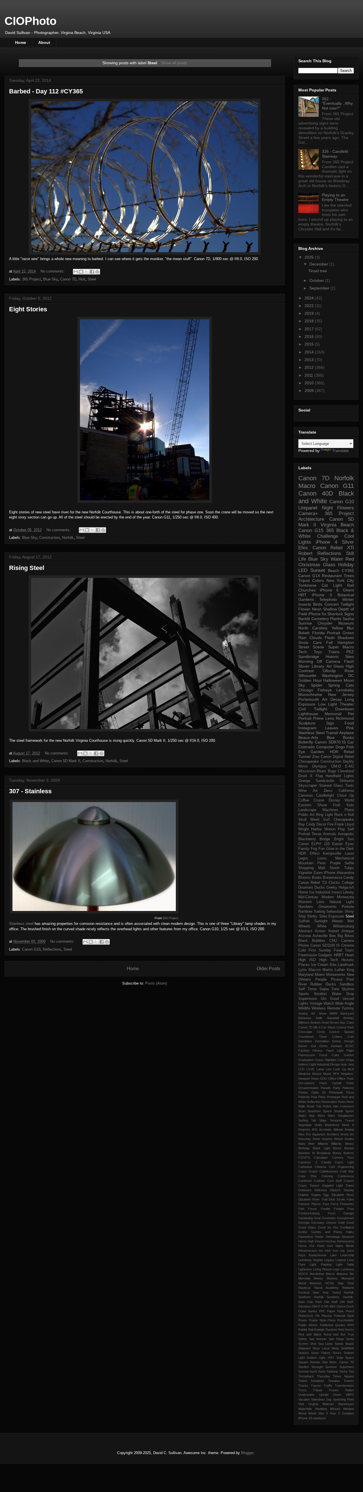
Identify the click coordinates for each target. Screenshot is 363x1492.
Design (349, 1041)
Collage (348, 883)
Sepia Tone (329, 989)
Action (320, 931)
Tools (349, 786)
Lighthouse (308, 713)
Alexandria (345, 873)
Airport (333, 931)
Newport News (308, 1078)
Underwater (306, 1394)
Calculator (321, 1157)
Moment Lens (311, 902)
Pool (350, 979)
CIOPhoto (30, 21)
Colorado (306, 747)
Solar (339, 1357)
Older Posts (268, 968)
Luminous (347, 1269)
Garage (348, 1213)
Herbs (319, 1236)
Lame (320, 1069)
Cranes (349, 1180)
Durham (336, 1046)
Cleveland (346, 771)
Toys (318, 651)
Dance (314, 1185)
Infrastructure (307, 1250)
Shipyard (304, 1348)
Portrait (333, 633)
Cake (350, 1022)
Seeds (339, 1343)
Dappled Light (332, 1185)
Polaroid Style (344, 1315)
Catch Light (344, 1162)
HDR (334, 751)
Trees (349, 575)
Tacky (343, 1371)
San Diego (336, 1339)
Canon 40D (315, 493)
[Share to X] (86, 272)
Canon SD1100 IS (325, 945)
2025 (310, 257)
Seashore (314, 1111)
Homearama (345, 1241)
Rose (349, 670)
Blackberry (307, 839)
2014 (310, 352)
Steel (92, 279)
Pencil (350, 1311)
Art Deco (322, 791)
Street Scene (311, 647)
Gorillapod (347, 1227)
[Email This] (76, 272)
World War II (318, 1413)
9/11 (315, 1129)
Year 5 (335, 1413)
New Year (321, 1292)
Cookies (319, 1180)
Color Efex (307, 1176)
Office (332, 1078)
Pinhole (348, 907)
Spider (316, 685)
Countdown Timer (312, 1036)
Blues (321, 771)
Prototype (333, 1097)
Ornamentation (308, 1088)
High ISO (307, 960)
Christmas (309, 564)
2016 (310, 336)
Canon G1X (309, 575)
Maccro (315, 970)
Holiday (346, 564)
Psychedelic (345, 1320)
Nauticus (304, 1287)
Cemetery (320, 618)
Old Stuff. (347, 1302)
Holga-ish (346, 887)
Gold (341, 1222)
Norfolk (68, 537)
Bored (337, 1148)
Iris (321, 1250)
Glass (329, 564)
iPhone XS (305, 1418)
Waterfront (332, 1125)
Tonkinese (307, 585)
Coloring (327, 1176)
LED (302, 570)
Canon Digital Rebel (337, 757)
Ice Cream (319, 965)
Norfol (336, 1292)
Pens (321, 863)
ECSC (349, 1046)
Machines (330, 810)
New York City (340, 580)
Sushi (313, 1371)
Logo (336, 1269)
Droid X (305, 776)
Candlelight (325, 796)
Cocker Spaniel (341, 1032)
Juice (350, 1250)
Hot (311, 1245)
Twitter (349, 1390)
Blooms (304, 878)
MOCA (303, 1274)
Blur (350, 628)
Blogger (247, 1453)
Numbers (305, 907)
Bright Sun (344, 839)
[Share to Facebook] (92, 272)
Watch (329, 1004)
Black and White (35, 761)
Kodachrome (317, 1255)
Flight (350, 1050)
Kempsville (332, 854)
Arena (344, 1134)
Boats (317, 878)
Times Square (343, 1376)
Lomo (321, 858)
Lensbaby (345, 690)
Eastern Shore (312, 805)
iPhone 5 (322, 595)
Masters (342, 1274)
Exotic (341, 1199)
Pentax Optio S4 (312, 1092)
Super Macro (341, 647)
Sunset (317, 570)
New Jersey (341, 694)
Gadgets (325, 955)
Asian (316, 1139)
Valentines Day (321, 1399)
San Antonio (317, 1339)
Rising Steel (26, 567)
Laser (349, 854)
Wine (302, 791)
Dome (323, 1046)
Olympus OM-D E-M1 (333, 766)
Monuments (335, 975)
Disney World (341, 800)
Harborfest (305, 1236)
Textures (336, 1120)
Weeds (337, 921)
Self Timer (307, 989)
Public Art (306, 815)
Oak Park (314, 1302)
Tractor (316, 1385)
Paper (331, 1311)
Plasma (327, 1315)
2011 (309, 375)
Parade (326, 1088)
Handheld (333, 776)
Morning (305, 661)
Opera (341, 1306)
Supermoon (307, 999)
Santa (350, 1339)
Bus (342, 1022)
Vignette (305, 873)
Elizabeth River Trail (312, 1199)
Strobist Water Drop (334, 994)
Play (341, 829)
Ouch (350, 1306)
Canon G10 (31, 949)
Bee (332, 936)
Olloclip (329, 670)
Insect (337, 892)
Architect (333, 1134)
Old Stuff (330, 1302)
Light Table (345, 1264)
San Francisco (343, 1106)
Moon (349, 680)
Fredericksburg (309, 1213)
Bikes (349, 936)
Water (337, 559)
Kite (333, 965)
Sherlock (335, 614)
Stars (331, 1115)
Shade (349, 1343)
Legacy (329, 1260)
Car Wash (328, 1027)
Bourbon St (306, 1153)
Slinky (312, 916)
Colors (318, 580)
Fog (314, 849)
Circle (321, 1032)
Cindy (310, 824)
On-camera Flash (312, 1083)
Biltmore (303, 1022)
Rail (310, 1329)
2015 (310, 344)
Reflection (313, 1101)
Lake (333, 1255)
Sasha (348, 618)
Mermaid (304, 1278)
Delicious (321, 1190)
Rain (302, 637)
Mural (302, 1283)
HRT (302, 595)
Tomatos (334, 1380)
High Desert (316, 1241)
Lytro (302, 970)
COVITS (304, 1157)
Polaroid (303, 1097)
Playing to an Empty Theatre (335, 197)
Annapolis (346, 834)
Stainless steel (21, 923)
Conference (346, 1176)
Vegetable (305, 1125)
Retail (349, 751)
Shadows (345, 637)
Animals (329, 834)
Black (303, 941)
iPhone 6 (329, 590)
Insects (304, 604)
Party (336, 1088)
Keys (301, 1255)
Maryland (305, 975)
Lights (349, 776)
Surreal (303, 1371)
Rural (327, 1334)
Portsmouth (308, 699)
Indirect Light (307, 1064)
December (319, 264)
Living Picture (322, 1269)
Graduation (306, 1060)
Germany (317, 1222)
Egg (326, 1195)
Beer (311, 1143)
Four (350, 1208)
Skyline (348, 989)
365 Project (31, 279)
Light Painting (320, 1264)
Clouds (315, 637)
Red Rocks (346, 1329)
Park (340, 1311)
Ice (311, 892)
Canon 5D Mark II (65, 761)
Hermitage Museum (340, 1236)
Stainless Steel (311, 732)
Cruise (319, 800)
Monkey (332, 1278)
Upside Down (330, 1394)
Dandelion (305, 1041)
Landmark (346, 965)
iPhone (329, 873)
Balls (319, 1018)
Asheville (320, 936)
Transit (332, 732)
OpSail (336, 1083)
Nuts (301, 1302)
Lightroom (305, 1269)
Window (348, 1408)
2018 (310, 321)
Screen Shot (307, 1343)
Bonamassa (332, 878)
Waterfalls (305, 1408)
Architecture (311, 519)
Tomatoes (317, 1380)
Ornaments (327, 907)
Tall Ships (318, 1120)
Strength (317, 1367)
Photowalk (336, 1092)
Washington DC (338, 675)
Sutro (322, 1371)
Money (318, 1278)
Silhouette (307, 675)
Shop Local (321, 1348)
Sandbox (346, 984)
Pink (350, 728)
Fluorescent (306, 1055)
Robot (327, 1106)
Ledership (347, 1255)
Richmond (345, 718)
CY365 (348, 570)
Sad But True (343, 1334)
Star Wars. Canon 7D (338, 1362)
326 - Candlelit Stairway (335, 153)
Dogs (340, 747)
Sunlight (321, 921)
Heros (302, 1241)
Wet (350, 921)
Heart (349, 955)
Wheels (304, 926)
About (44, 42)
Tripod (304, 580)
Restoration (329, 1101)
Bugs (332, 771)
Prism (331, 1320)
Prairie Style (317, 1320)
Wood (302, 1413)
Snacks (303, 1352)
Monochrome (310, 694)
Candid (326, 1162)
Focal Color (329, 1055)
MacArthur (317, 1274)
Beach (333, 570)
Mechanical (344, 858)
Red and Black (309, 1334)
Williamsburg (343, 926)
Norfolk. (348, 1297)
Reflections (52, 949)
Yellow (337, 628)
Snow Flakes (320, 1352)
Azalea (349, 1139)
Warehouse (346, 1404)
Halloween (332, 680)
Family (303, 849)
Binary (349, 1143)
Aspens (327, 1139)
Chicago (305, 690)
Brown (334, 1022)
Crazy (302, 1185)
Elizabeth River (343, 1195)
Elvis (332, 1199)
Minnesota (345, 897)
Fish (301, 1208)
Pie (317, 1315)
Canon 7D (68, 279)
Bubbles (318, 941)
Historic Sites (340, 656)
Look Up (339, 1069)
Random (331, 1329)
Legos (303, 858)
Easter (337, 844)
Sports (303, 994)
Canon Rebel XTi (333, 547)
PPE (322, 1311)
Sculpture (306, 723)
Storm (334, 868)
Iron (335, 1250)
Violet (318, 1125)
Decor (321, 824)
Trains (333, 651)
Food (349, 723)
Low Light (327, 704)
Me (352, 1274)
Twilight (347, 604)
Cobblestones (328, 1171)
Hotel (320, 1245)
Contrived (305, 1180)
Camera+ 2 (307, 1162)
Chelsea (320, 1167)
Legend (340, 1260)
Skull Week (309, 820)
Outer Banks (307, 1311)
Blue (331, 737)
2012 (310, 367)
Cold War (347, 1171)
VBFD (350, 1394)
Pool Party (318, 1097)
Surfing (303, 1120)
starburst (319, 1418)
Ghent (348, 590)
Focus (312, 1208)
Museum (316, 1283)
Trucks (334, 1390)
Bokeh (304, 633)
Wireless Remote (326, 1008)
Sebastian (334, 912)
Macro (306, 485)
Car (350, 742)
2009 (310, 390)
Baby (301, 1143)
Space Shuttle (333, 1111)
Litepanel (307, 508)
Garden (317, 751)
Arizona (304, 936)
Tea (351, 1371)
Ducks (320, 887)
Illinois (350, 1245)
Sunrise (305, 623)
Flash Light (334, 1050)
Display (349, 1190)
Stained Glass (331, 786)
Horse (302, 1245)
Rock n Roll (344, 815)
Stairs (302, 1115)
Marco (330, 1274)
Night (327, 508)
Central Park (345, 1027)
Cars (317, 642)
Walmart (328, 1404)
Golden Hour (310, 680)
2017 (310, 329)
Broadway (324, 1153)
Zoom (318, 873)
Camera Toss (343, 1157)
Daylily (348, 762)
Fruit (336, 805)
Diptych (335, 1190)
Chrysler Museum (336, 623)
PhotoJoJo (305, 1315)
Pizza (350, 1092)
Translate (340, 450)
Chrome (347, 945)
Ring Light (324, 815)
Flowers (345, 508)
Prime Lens (323, 718)
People (321, 979)
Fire (330, 824)
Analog (303, 1013)
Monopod (347, 1278)
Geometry (329, 1218)
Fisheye (325, 690)
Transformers (344, 1385)
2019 (310, 313)
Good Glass (307, 1227)
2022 (310, 305)
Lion (329, 1069)
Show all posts (174, 63)
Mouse (317, 1073)
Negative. (347, 1073)
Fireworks (347, 1204)
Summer (331, 1367)
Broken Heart (320, 1022)
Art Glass (335, 666)
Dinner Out (307, 1046)
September (319, 288)
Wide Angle (344, 1004)
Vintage (316, 1004)
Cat (325, 585)
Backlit (304, 618)
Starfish (303, 1367)
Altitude (338, 1129)
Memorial (333, 713)
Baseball (333, 1018)
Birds (317, 604)
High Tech (328, 960)
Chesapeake (308, 762)
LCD (301, 1069)
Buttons (348, 1153)
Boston (349, 1148)
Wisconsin (306, 771)
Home (20, 42)
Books (348, 737)
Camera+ (308, 513)
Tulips (349, 868)
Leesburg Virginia (310, 1260)
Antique (347, 931)
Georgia (303, 1222)
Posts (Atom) (156, 983)
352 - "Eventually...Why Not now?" (337, 104)
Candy (348, 878)
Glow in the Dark (340, 849)
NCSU (329, 1283)
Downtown (344, 709)
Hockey (330, 1241)
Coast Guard (307, 1171)
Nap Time (346, 1283)
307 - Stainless (30, 791)
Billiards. (336, 1143)
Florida (318, 633)
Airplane (346, 732)
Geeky (331, 887)
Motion (329, 829)
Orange (304, 781)
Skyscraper (307, 786)
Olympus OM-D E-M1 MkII (316, 1306)
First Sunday (320, 950)
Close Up (345, 796)
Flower (304, 609)
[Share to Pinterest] (97, 272)
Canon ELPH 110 (314, 844)
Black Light (321, 1148)
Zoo (315, 756)
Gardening (305, 1218)
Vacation (304, 1399)
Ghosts (331, 1222)
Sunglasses (346, 1115)
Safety (302, 1339)
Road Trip (314, 1106)
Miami (320, 975)
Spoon (349, 1111)
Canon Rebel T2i (312, 883)
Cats (350, 685)
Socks (337, 1352)
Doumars (305, 887)
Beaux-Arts (308, 737)
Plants (335, 618)
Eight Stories (28, 309)
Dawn (350, 1185)
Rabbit (302, 1329)
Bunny (337, 1153)
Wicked (335, 1408)
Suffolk (304, 921)
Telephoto (328, 599)
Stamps (315, 1362)
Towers (349, 1380)
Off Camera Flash (335, 661)
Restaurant (332, 575)
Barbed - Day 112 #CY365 (46, 91)
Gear (317, 1218)
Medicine (304, 1073)
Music (327, 1073)
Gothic (302, 1232)
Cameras (305, 796)
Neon (317, 609)
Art (324, 699)
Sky (301, 685)
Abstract (305, 931)
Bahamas (304, 1018)
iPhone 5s (317, 614)
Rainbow (305, 912)
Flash (330, 637)
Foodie (325, 1208)
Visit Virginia (308, 1404)
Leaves (331, 728)
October (317, 280)
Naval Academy (326, 1287)
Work (345, 1125)
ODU (323, 1078)
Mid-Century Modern (316, 897)
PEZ (350, 651)
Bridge (325, 839)
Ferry (334, 1204)
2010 (310, 383)
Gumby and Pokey (327, 1232)
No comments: (53, 271)
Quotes (340, 1325)
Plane (349, 810)
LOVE (310, 1069)
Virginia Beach (337, 525)
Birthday (304, 1148)
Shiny (349, 912)
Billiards (323, 1143)
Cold (302, 950)
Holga (350, 1060)
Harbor (316, 829)
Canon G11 (337, 485)
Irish (328, 1250)
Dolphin (303, 1195)
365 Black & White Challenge (326, 533)
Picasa (336, 979)
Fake (350, 1199)
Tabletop (332, 1371)
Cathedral (305, 1167)
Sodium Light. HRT (320, 1357)
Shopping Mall (311, 868)
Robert (305, 553)
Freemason (307, 955)
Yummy (347, 1008)
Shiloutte (346, 781)
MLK (351, 1069)
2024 (310, 298)
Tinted (302, 1380)
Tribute (317, 1390)
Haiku (350, 1232)
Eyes (349, 844)
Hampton (345, 642)
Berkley (348, 1018)
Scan (301, 1111)
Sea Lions (325, 1343)
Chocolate (305, 1032)
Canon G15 (310, 530)
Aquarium (318, 1134)
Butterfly (305, 742)
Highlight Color (335, 1060)
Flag (319, 776)
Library (348, 892)
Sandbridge (308, 656)
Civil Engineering (341, 1167)
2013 (310, 359)
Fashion (303, 1050)
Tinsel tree (317, 271)
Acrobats (325, 1129)
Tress (302, 1390)
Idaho (339, 1245)
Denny (336, 1041)
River (302, 984)
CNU (333, 941)
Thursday (323, 1376)
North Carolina (312, 628)
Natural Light (342, 902)
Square (303, 1362)
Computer (325, 747)
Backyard (347, 1013)
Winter (348, 599)
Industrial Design (328, 1064)
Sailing (319, 912)
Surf (326, 820)
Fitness (318, 1050)
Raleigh (319, 1329)
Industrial (322, 892)
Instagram (307, 728)
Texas (317, 834)
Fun (321, 849)
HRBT (339, 955)
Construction (49, 537)
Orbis (350, 1083)
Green (348, 633)
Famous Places (309, 1204)
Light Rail (343, 585)
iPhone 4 (326, 542)
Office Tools (345, 1078)
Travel (349, 1120)
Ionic (344, 1064)
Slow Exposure (331, 916)
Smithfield (347, 1348)
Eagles (316, 1195)
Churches (307, 590)
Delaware (304, 1190)
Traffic (328, 1385)
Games (349, 1055)
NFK (336, 1073)
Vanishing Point (343, 1399)
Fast (326, 1204)
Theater (347, 704)
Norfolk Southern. (327, 1297)
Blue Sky (50, 279)
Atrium (338, 1139)
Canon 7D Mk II (309, 1027)
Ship (302, 916)
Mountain (305, 863)
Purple (335, 863)
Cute (350, 1036)
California (346, 791)
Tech (302, 651)
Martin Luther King (338, 970)
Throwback (306, 1376)
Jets (351, 1064)
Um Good (330, 999)
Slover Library (311, 666)
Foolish (339, 1208)
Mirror (303, 766)
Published (326, 1325)
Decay (336, 699)
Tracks (303, 1385)
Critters (337, 1036)
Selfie (349, 863)
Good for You (328, 1227)
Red (349, 559)
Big (340, 936)
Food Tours (344, 950)
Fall (329, 642)
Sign (330, 723)
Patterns (348, 1088)
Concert (331, 604)
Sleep (335, 1348)
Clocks (334, 883)
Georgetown (345, 1218)
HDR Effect (309, 854)
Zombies (348, 1413)
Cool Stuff (334, 1180)
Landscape (307, 810)
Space (349, 1357)
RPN (350, 1325)
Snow (303, 642)
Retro (342, 1101)
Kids (350, 805)
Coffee (303, 800)
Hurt (82, 279)
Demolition (322, 1041)
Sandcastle (325, 781)
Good (350, 1222)
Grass (319, 1060)
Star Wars (317, 1115)
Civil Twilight (312, 709)
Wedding (321, 1408)
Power (302, 1320)
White (321, 926)
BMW (333, 1013)
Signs (349, 614)
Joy (342, 1250)
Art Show (318, 1013)
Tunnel (304, 756)
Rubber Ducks (323, 984)
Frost (331, 1213)
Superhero (346, 1367)
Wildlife (304, 1008)
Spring (334, 685)
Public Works (308, 1325)
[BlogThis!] (81, 272)
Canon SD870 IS (330, 742)
